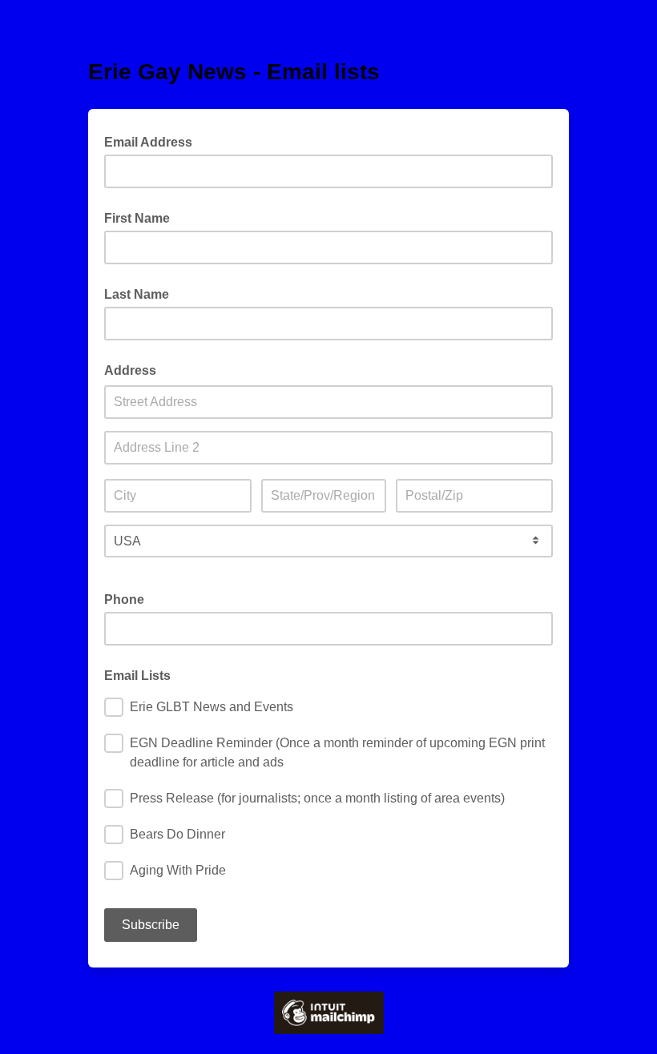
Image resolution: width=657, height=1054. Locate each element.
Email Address (153, 141)
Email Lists (137, 675)
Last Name (136, 294)
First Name (137, 218)
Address (130, 370)
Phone (124, 599)
